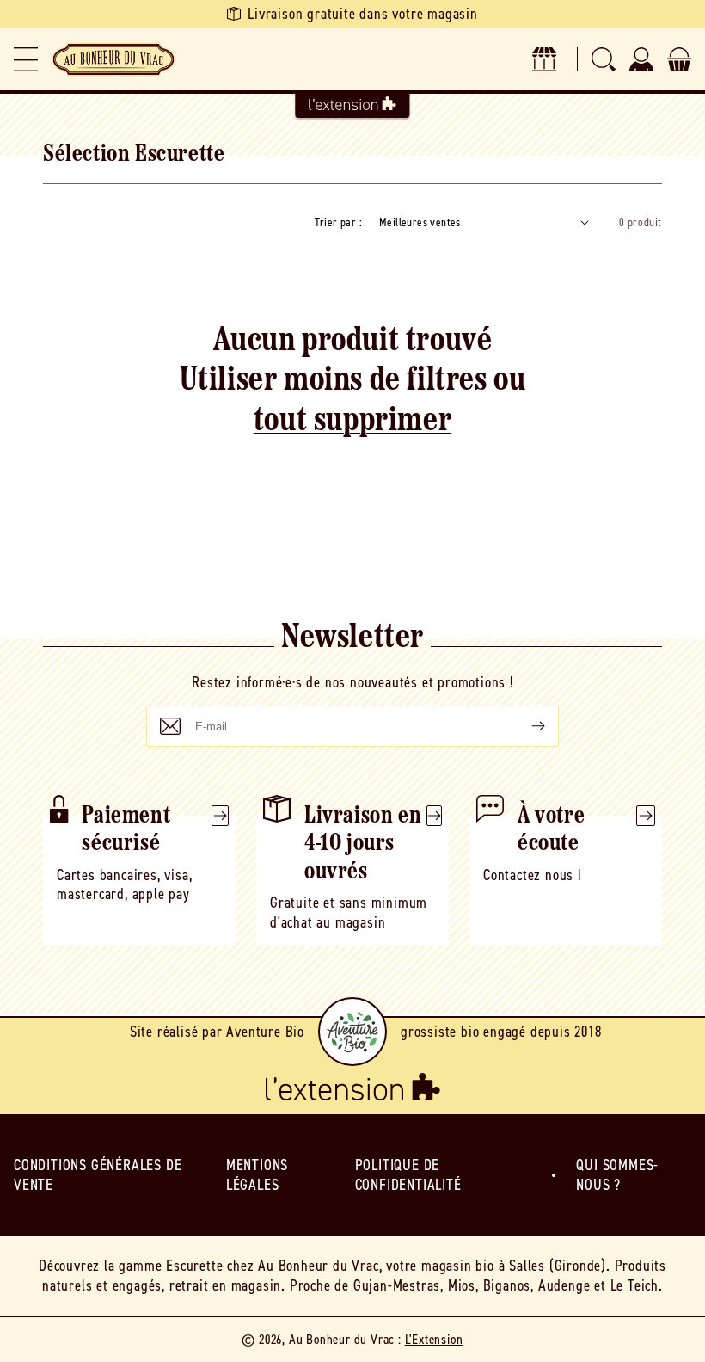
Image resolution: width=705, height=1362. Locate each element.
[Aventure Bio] (352, 1031)
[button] (26, 59)
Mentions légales (257, 1175)
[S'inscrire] (524, 726)
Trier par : (338, 222)
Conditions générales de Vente (97, 1175)
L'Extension (434, 1339)
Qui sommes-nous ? (617, 1175)
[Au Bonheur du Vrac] (113, 59)
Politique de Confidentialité (408, 1175)
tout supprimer (352, 421)
